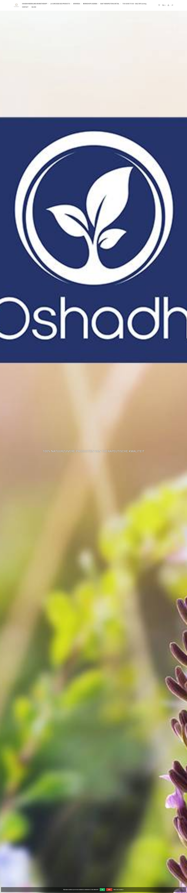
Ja (102, 889)
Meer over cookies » (119, 889)
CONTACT (25, 7)
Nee (109, 889)
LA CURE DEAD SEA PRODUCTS (60, 3)
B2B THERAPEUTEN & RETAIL (109, 3)
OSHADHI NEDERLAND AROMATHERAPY (34, 3)
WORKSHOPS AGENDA (90, 3)
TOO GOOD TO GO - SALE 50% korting (134, 3)
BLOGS (34, 7)
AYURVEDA (76, 3)
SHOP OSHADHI (165, 453)
